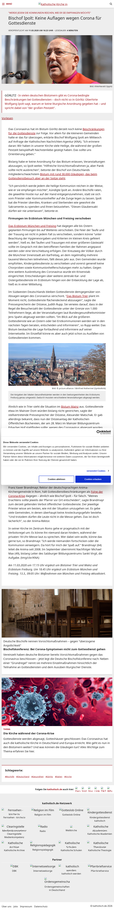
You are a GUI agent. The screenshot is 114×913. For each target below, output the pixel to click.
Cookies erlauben (93, 479)
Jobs (15, 906)
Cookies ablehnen (56, 479)
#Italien (58, 776)
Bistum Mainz (70, 406)
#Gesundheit (37, 776)
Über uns (6, 906)
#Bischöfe (9, 776)
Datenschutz (41, 906)
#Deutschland (22, 776)
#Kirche (68, 776)
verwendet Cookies (96, 471)
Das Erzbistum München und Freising (32, 226)
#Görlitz (49, 776)
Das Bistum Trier (77, 296)
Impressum (26, 906)
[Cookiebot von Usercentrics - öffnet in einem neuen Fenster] (98, 432)
